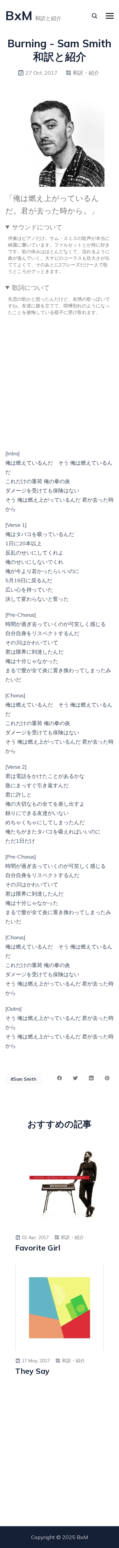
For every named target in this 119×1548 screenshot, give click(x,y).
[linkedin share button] (91, 1078)
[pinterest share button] (107, 1078)
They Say (32, 1371)
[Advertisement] (59, 380)
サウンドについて (37, 227)
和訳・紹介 (86, 72)
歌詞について (31, 287)
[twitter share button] (75, 1078)
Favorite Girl (37, 1248)
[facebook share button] (59, 1078)
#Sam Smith (23, 1079)
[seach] (94, 16)
